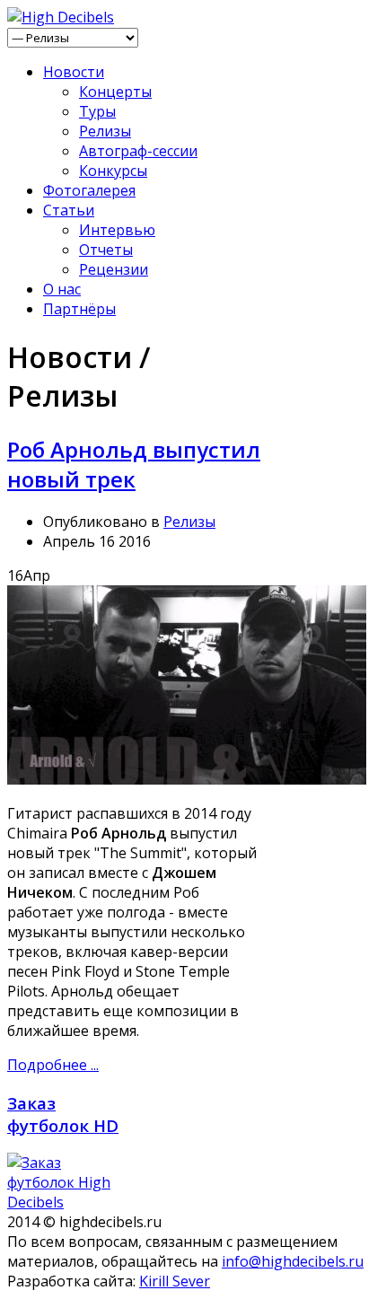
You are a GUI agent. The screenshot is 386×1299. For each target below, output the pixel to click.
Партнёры (79, 309)
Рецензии (113, 269)
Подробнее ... (53, 1065)
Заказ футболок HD (62, 1114)
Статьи (68, 210)
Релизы (105, 131)
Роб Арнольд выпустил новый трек (133, 464)
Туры (97, 111)
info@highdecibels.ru (293, 1261)
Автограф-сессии (138, 151)
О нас (62, 289)
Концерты (115, 91)
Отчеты (106, 249)
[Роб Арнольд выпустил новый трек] (186, 779)
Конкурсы (113, 170)
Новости (73, 72)
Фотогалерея (89, 190)
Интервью (117, 230)
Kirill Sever (174, 1281)
